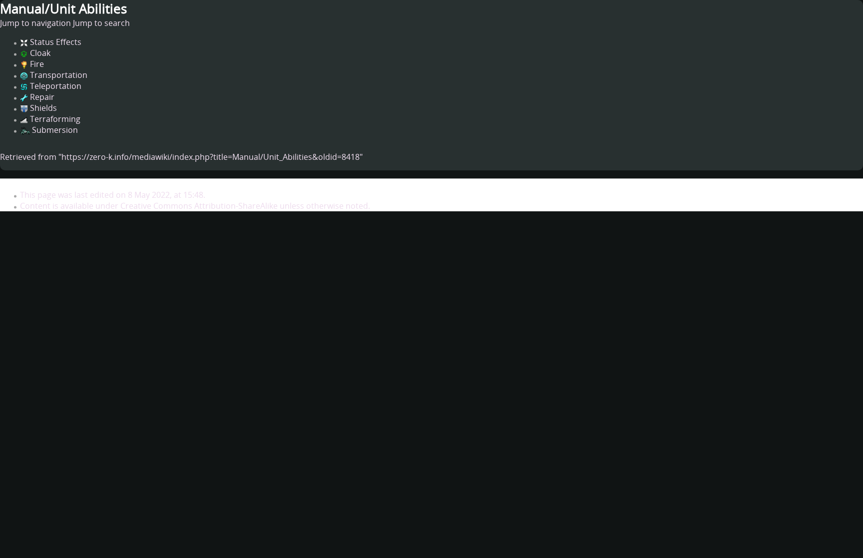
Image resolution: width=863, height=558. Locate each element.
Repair (42, 96)
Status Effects (55, 41)
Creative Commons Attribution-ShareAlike (199, 205)
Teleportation (55, 85)
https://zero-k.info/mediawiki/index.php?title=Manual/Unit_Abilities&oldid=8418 (210, 156)
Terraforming (55, 118)
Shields (43, 107)
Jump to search (101, 22)
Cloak (40, 52)
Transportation (58, 74)
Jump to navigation (35, 22)
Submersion (55, 129)
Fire (37, 63)
